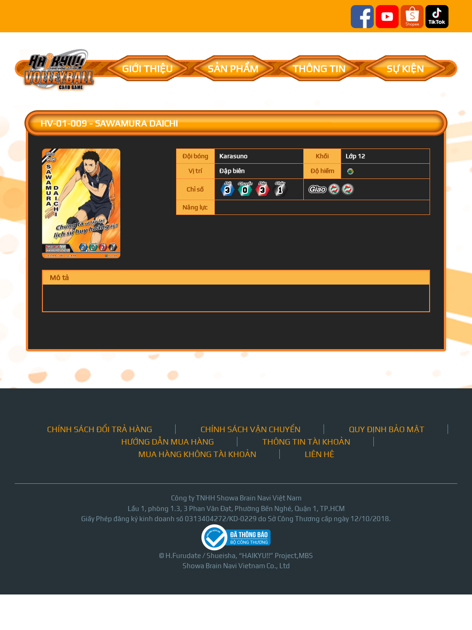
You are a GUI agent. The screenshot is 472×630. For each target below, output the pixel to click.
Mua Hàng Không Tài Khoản (197, 454)
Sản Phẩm (233, 68)
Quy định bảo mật (387, 429)
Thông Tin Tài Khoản (306, 441)
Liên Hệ (319, 454)
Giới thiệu (147, 68)
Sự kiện (405, 68)
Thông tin (319, 68)
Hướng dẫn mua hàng (167, 441)
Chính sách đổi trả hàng (99, 429)
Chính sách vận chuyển (251, 429)
